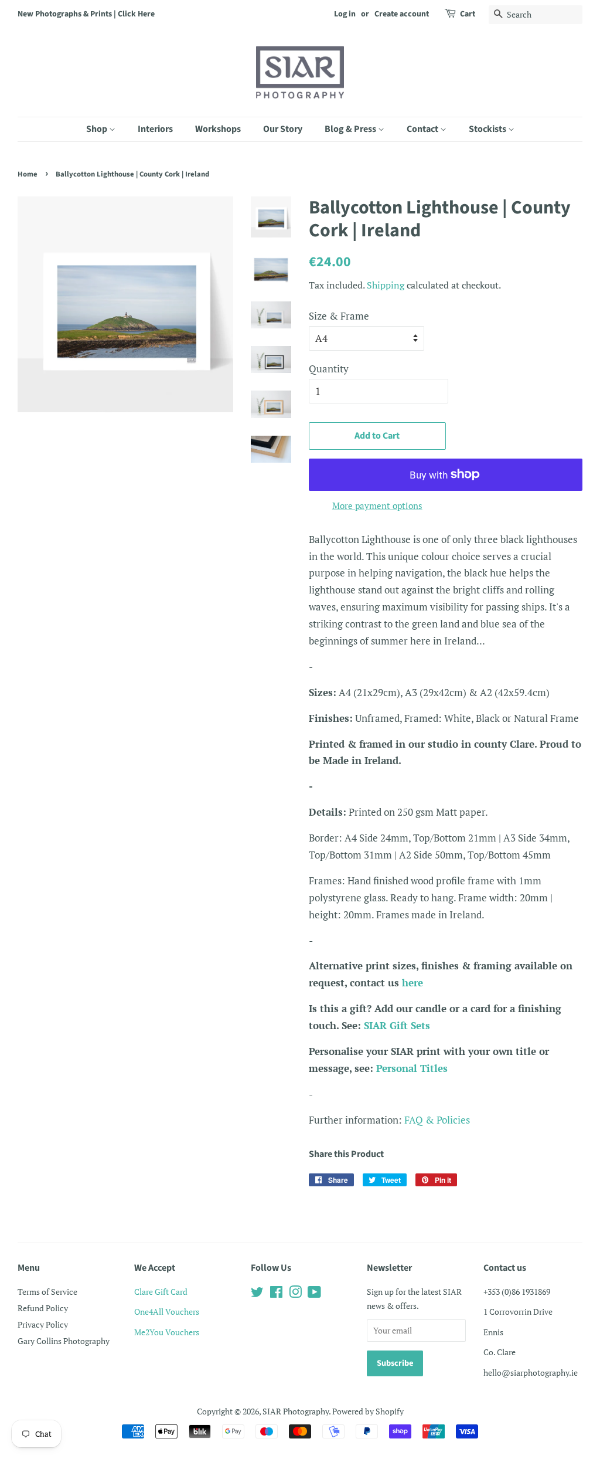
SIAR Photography (295, 1411)
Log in (345, 14)
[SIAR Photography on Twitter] (257, 1293)
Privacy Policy (43, 1324)
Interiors (155, 129)
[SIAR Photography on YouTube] (314, 1293)
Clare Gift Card (161, 1291)
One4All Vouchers (166, 1311)
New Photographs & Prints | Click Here (86, 14)
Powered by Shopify (368, 1411)
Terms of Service (47, 1291)
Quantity (329, 368)
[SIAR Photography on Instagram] (295, 1293)
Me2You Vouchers (166, 1332)
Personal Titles (412, 1068)
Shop (97, 129)
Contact (423, 129)
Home (28, 174)
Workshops (218, 129)
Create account (401, 14)
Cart (467, 14)
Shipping (385, 285)
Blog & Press (351, 129)
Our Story (282, 129)
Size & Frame (339, 316)
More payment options (377, 505)
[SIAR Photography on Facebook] (276, 1293)
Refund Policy (43, 1308)
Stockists (488, 129)
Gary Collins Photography (64, 1340)
